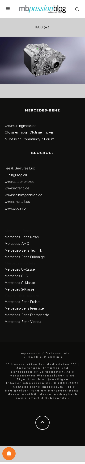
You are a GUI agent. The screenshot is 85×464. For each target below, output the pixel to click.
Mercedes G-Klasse (20, 283)
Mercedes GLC (16, 276)
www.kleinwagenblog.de (23, 195)
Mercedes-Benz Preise (22, 302)
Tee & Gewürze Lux (20, 168)
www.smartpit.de (17, 201)
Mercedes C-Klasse (20, 269)
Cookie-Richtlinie (45, 357)
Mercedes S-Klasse (19, 289)
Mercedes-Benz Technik (23, 250)
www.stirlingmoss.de (20, 126)
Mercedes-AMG (17, 243)
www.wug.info (15, 208)
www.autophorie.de (19, 182)
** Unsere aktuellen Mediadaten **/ (41, 364)
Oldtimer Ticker (17, 132)
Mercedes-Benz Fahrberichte (27, 315)
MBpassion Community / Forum (29, 139)
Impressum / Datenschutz (45, 353)
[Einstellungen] (9, 453)
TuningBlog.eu (16, 175)
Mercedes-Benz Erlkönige (25, 257)
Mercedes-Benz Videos (23, 322)
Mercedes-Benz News (22, 237)
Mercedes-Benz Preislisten (25, 308)
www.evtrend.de (17, 188)
